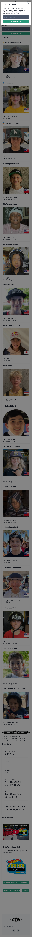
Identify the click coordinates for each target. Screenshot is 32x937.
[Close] (28, 3)
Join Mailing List (16, 21)
